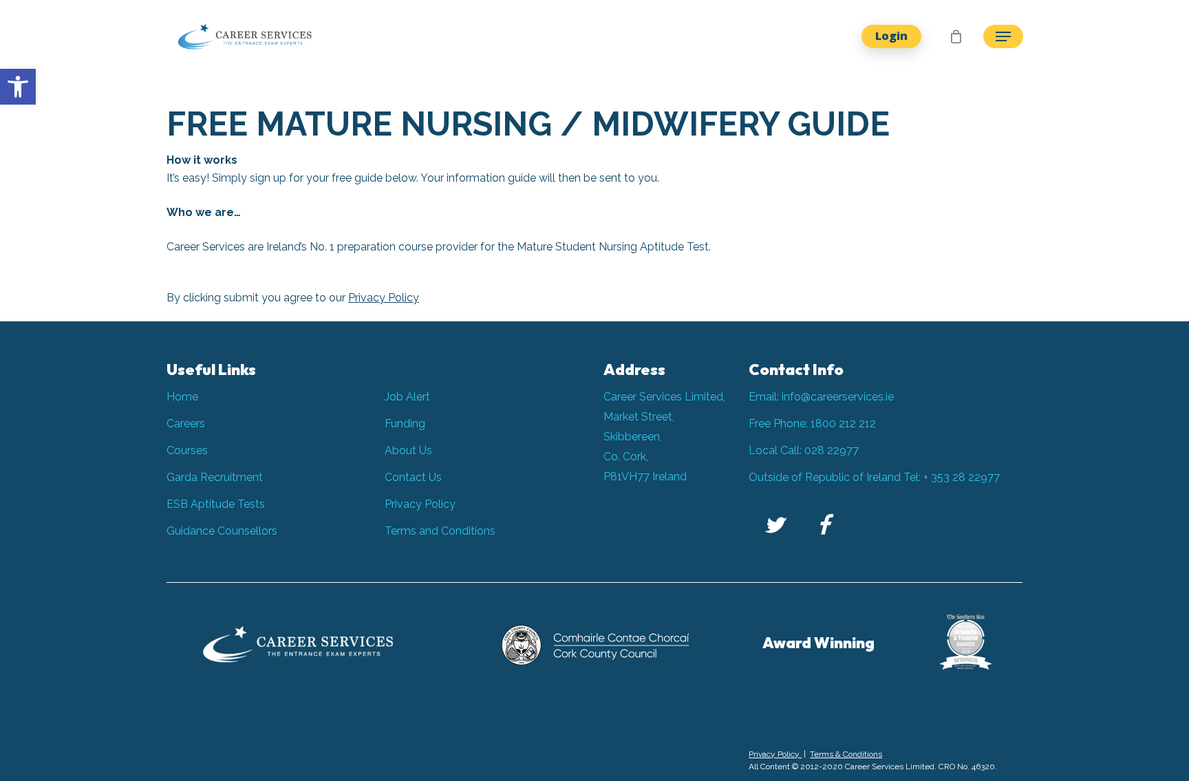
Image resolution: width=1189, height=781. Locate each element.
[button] (18, 87)
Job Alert (407, 396)
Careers (186, 423)
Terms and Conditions (440, 530)
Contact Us (413, 477)
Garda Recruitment (215, 477)
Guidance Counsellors (222, 530)
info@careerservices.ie (838, 396)
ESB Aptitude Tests (216, 504)
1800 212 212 (843, 423)
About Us (408, 450)
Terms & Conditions (846, 754)
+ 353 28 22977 (961, 477)
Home (182, 396)
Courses (187, 450)
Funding (405, 423)
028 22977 (831, 450)
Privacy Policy (383, 297)
